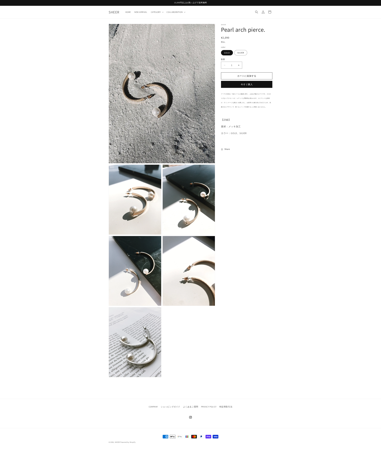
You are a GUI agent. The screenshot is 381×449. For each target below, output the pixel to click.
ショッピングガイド (170, 406)
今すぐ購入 (247, 84)
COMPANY (153, 406)
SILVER (240, 52)
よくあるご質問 (190, 406)
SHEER (117, 442)
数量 (223, 59)
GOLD (227, 52)
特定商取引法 (225, 406)
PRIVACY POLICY (209, 406)
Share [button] (227, 149)
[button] (157, 12)
